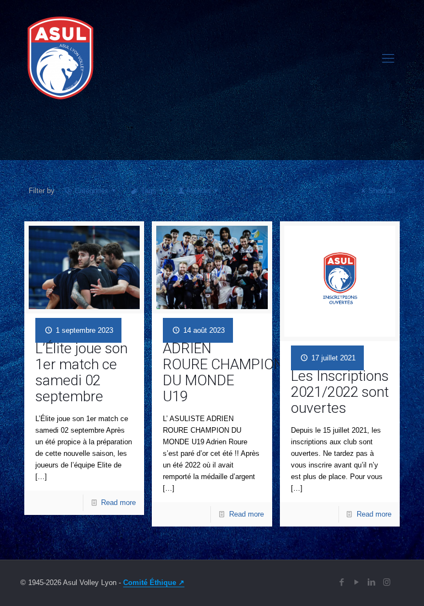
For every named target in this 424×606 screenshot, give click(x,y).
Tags (148, 191)
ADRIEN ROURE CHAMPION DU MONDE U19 (223, 372)
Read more (118, 502)
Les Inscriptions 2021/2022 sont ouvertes (340, 392)
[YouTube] (357, 582)
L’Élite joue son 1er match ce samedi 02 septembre (81, 372)
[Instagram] (387, 582)
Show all (381, 191)
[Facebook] (342, 582)
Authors (198, 191)
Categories (92, 191)
